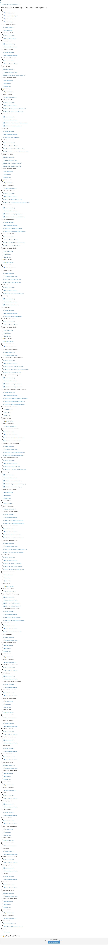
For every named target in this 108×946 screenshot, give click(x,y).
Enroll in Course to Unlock (54, 942)
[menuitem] (1, 2)
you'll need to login (59, 940)
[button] (1, 1)
